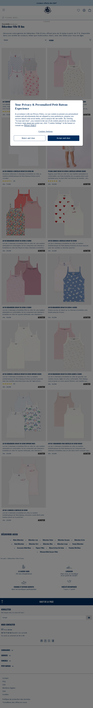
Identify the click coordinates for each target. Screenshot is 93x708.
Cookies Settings (45, 131)
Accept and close (63, 138)
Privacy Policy (30, 125)
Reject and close (28, 138)
